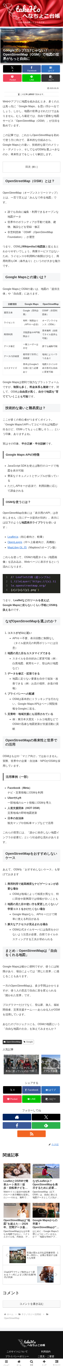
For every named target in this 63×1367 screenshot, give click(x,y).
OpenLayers (15, 542)
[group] (21, 1064)
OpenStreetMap (13, 1042)
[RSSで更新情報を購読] (31, 1133)
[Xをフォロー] (46, 1117)
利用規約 (46, 1351)
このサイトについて (17, 1351)
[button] (50, 78)
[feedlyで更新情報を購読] (46, 1125)
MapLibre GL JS (17, 547)
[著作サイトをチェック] (17, 1117)
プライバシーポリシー (17, 1356)
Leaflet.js (13, 536)
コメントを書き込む (31, 1303)
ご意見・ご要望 (46, 1356)
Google (29, 1042)
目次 (28, 166)
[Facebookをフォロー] (17, 1125)
